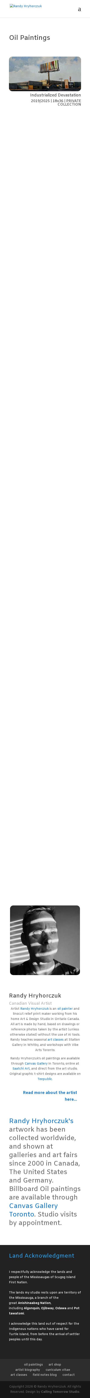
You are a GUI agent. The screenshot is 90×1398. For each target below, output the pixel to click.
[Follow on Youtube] (48, 981)
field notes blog (45, 1375)
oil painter (65, 1009)
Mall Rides (22, 285)
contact (68, 1375)
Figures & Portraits (29, 457)
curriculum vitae (58, 1370)
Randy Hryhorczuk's (41, 1121)
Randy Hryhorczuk (34, 1009)
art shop (54, 1365)
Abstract (20, 542)
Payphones (22, 886)
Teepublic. (45, 1079)
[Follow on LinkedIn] (39, 981)
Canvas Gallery (36, 1064)
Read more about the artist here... (50, 1096)
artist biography (27, 1370)
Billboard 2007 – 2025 (32, 371)
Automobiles (24, 800)
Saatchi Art (21, 1069)
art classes (56, 1040)
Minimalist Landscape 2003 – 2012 (43, 714)
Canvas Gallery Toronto (33, 1210)
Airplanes (21, 628)
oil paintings (33, 1365)
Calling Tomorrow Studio (60, 1392)
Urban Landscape (28, 199)
